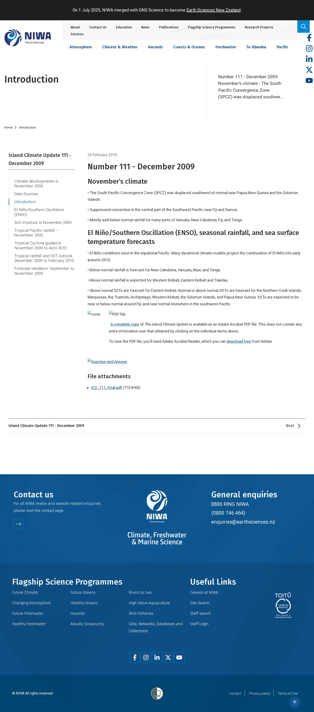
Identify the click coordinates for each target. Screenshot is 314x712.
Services (77, 34)
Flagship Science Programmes (211, 27)
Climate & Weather (120, 46)
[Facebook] (309, 38)
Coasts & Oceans (189, 46)
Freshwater (225, 46)
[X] (309, 70)
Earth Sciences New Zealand (213, 10)
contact (47, 510)
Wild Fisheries (141, 613)
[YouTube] (309, 81)
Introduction (25, 201)
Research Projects (259, 27)
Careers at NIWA (204, 592)
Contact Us (98, 27)
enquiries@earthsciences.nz (243, 522)
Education (124, 27)
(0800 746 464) (228, 513)
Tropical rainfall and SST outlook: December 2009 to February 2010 (44, 258)
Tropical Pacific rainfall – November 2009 (36, 233)
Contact (235, 693)
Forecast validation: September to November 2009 (44, 271)
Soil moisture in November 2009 (43, 222)
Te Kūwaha (256, 46)
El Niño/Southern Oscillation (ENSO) (39, 212)
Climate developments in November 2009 (36, 184)
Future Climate (25, 592)
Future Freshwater (28, 613)
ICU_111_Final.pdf (106, 387)
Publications (169, 27)
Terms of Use (288, 693)
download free (239, 341)
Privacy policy (259, 693)
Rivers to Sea (140, 592)
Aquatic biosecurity (87, 623)
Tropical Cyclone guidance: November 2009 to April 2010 (40, 245)
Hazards (155, 46)
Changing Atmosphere (31, 602)
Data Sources (26, 194)
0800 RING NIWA (230, 504)
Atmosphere (81, 46)
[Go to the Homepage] (27, 38)
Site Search (200, 602)
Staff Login (199, 623)
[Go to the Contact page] (18, 524)
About (75, 27)
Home (8, 127)
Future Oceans (82, 592)
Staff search (200, 613)
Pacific (282, 46)
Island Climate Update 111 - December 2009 (40, 159)
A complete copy (125, 324)
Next (290, 425)
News (145, 27)
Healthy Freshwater (29, 623)
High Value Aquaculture (149, 602)
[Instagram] (309, 48)
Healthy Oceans (84, 602)
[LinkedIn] (309, 59)
